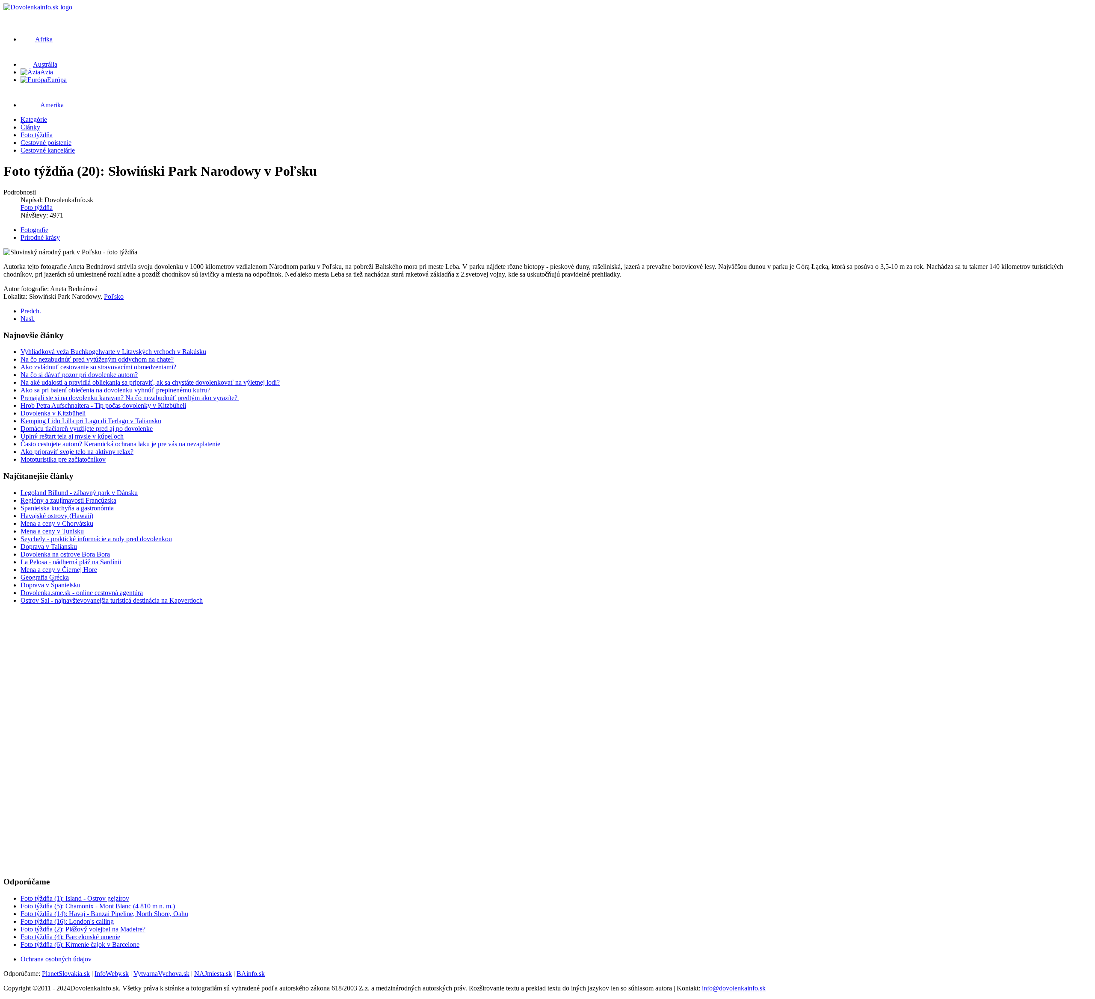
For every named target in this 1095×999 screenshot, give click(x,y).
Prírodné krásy (40, 237)
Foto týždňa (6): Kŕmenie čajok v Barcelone (80, 944)
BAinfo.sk (251, 973)
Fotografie (34, 229)
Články (30, 127)
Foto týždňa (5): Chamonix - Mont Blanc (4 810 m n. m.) (98, 906)
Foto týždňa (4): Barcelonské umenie (70, 936)
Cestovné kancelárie (48, 150)
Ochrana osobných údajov (56, 959)
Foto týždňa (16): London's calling (67, 921)
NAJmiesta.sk (213, 973)
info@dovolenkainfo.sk (734, 988)
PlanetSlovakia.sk (66, 973)
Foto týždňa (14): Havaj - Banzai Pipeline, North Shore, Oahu (104, 913)
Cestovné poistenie (46, 142)
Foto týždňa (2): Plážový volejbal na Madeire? (83, 929)
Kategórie (34, 119)
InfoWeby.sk (112, 973)
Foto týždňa (37, 135)
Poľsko (114, 296)
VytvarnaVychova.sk (161, 973)
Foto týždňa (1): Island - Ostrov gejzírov (75, 898)
